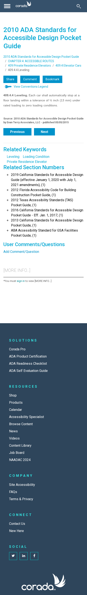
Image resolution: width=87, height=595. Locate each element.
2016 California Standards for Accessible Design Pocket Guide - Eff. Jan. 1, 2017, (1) (47, 212)
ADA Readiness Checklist (28, 364)
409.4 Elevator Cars (68, 65)
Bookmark (52, 79)
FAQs (13, 492)
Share (10, 79)
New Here (16, 531)
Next (44, 132)
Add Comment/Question (21, 252)
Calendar (15, 410)
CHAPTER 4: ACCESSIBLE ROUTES (31, 61)
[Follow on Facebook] (34, 556)
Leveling (13, 157)
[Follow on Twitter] (13, 556)
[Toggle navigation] (7, 6)
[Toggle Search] (79, 6)
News (13, 431)
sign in (21, 281)
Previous (17, 132)
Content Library (20, 446)
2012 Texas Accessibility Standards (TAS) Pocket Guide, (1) (42, 202)
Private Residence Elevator (27, 162)
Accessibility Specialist (26, 417)
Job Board (16, 453)
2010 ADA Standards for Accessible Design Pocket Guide (41, 56)
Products (16, 403)
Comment (30, 79)
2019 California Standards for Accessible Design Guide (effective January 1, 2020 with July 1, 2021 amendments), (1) (47, 180)
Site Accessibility (22, 485)
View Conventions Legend (31, 86)
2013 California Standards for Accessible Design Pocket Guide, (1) (47, 222)
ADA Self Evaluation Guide (28, 371)
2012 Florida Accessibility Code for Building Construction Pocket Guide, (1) (43, 192)
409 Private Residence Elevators (29, 65)
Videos (14, 438)
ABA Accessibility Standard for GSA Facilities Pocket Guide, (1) (44, 232)
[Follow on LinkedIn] (24, 556)
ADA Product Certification (28, 356)
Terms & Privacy (21, 499)
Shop (13, 395)
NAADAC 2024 (20, 460)
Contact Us (17, 524)
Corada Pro (17, 349)
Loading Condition (36, 157)
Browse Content (21, 424)
